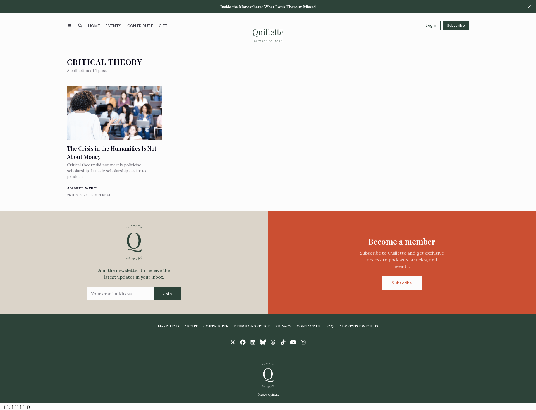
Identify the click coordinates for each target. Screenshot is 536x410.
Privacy (283, 326)
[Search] (80, 25)
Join (167, 293)
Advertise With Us (358, 326)
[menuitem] (94, 25)
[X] (232, 342)
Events (113, 25)
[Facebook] (243, 342)
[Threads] (273, 342)
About (191, 326)
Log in (431, 25)
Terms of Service (252, 326)
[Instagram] (303, 342)
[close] (529, 6)
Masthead (168, 326)
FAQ (330, 326)
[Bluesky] (263, 342)
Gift (163, 25)
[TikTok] (283, 342)
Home (94, 25)
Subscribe (456, 25)
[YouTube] (293, 342)
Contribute (140, 25)
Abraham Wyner (82, 187)
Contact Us (309, 326)
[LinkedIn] (253, 342)
